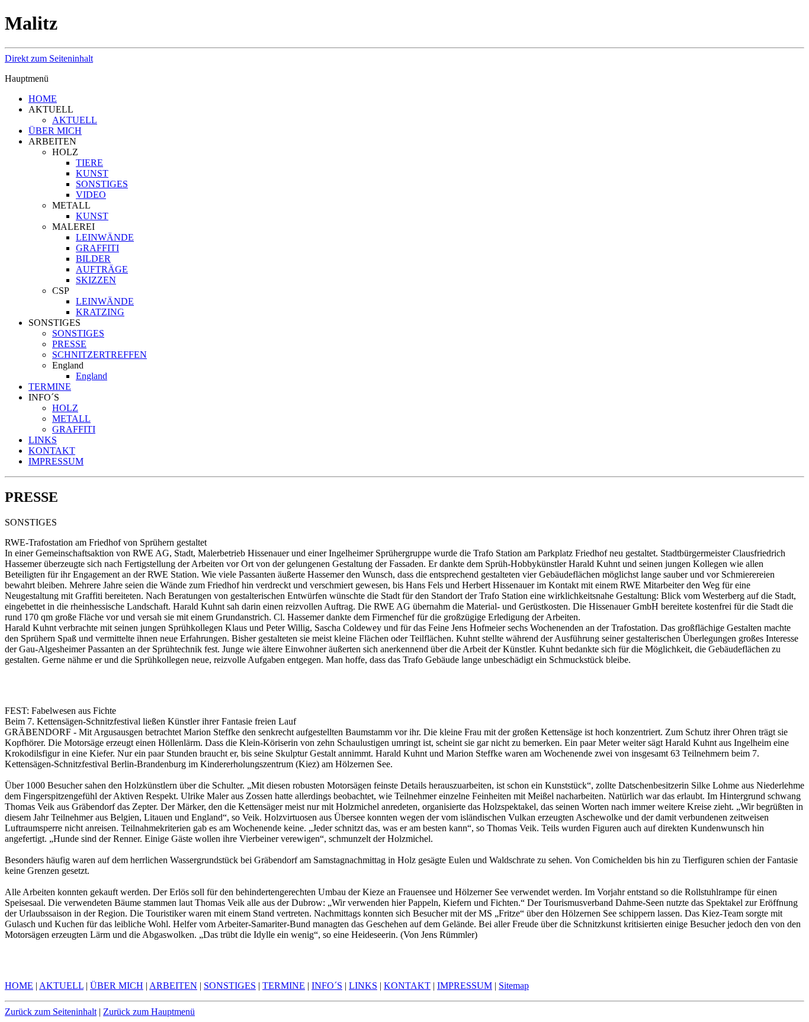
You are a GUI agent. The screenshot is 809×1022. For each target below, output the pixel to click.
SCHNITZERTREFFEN (99, 355)
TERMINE (49, 387)
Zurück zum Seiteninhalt (51, 1012)
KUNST (92, 173)
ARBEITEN (173, 986)
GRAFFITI (97, 248)
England (91, 376)
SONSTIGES (102, 184)
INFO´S (327, 986)
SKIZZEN (96, 280)
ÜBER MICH (55, 131)
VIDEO (91, 195)
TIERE (89, 163)
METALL (71, 419)
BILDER (93, 259)
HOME (42, 99)
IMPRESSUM (56, 461)
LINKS (42, 440)
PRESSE (69, 344)
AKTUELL (74, 120)
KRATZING (100, 312)
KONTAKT (51, 451)
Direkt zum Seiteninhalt (49, 58)
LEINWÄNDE (105, 237)
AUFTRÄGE (102, 269)
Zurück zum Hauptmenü (149, 1012)
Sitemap (514, 986)
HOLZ (65, 408)
